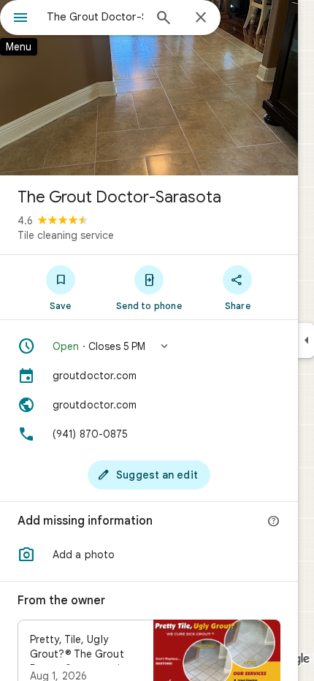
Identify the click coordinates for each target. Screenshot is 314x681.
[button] (149, 346)
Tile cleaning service (66, 235)
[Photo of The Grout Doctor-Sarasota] (149, 87)
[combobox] (95, 17)
